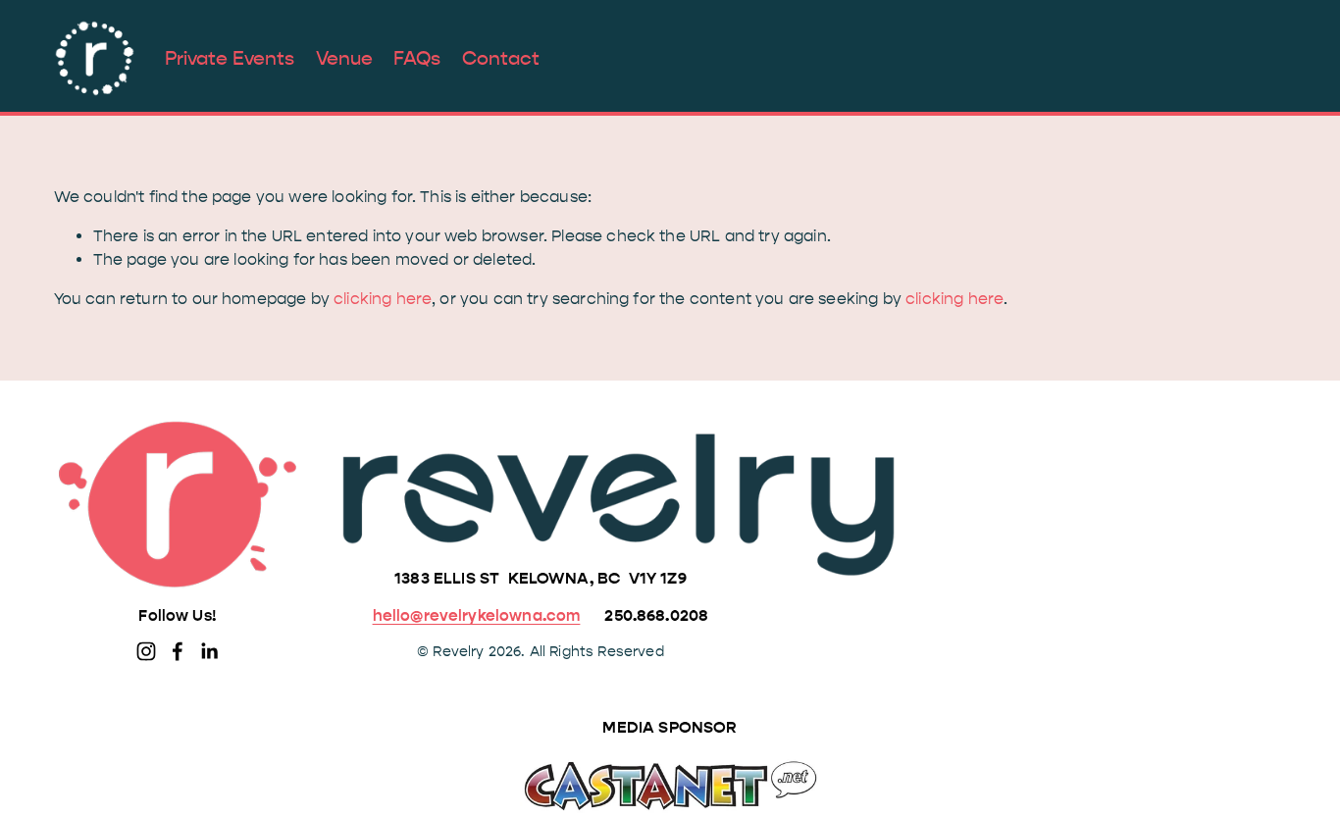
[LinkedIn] (209, 651)
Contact (501, 58)
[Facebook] (177, 651)
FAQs (416, 58)
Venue (344, 58)
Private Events (229, 58)
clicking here (383, 298)
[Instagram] (146, 651)
